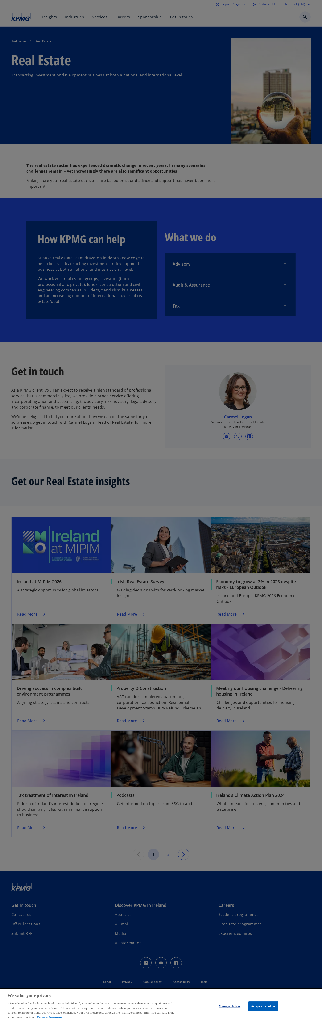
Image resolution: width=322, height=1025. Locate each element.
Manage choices (229, 1006)
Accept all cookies (263, 1006)
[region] (161, 1006)
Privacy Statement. (49, 1017)
